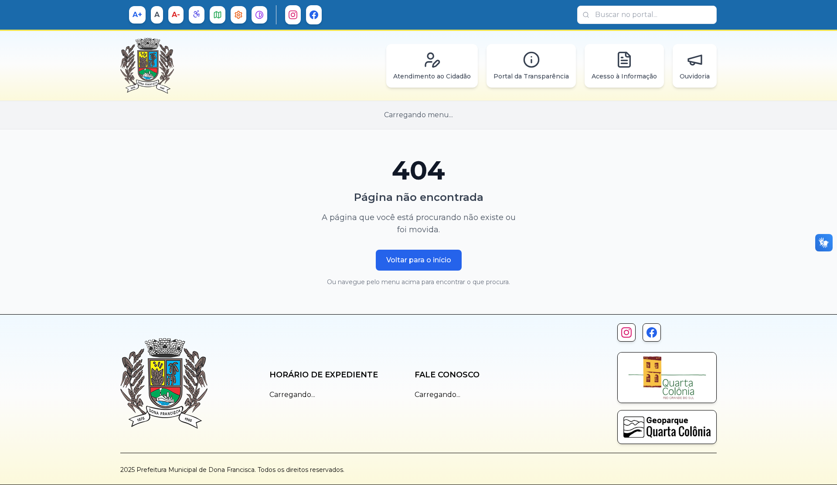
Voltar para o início (418, 260)
